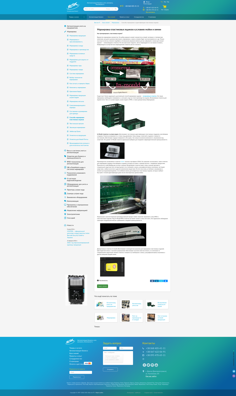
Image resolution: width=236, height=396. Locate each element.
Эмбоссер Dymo (75, 131)
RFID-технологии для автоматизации (74, 163)
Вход (147, 2)
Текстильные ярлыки (77, 123)
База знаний (111, 17)
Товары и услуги (74, 17)
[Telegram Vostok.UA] (234, 371)
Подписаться (77, 377)
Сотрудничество (139, 17)
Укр (165, 1)
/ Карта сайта (99, 392)
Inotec (122, 161)
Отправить (110, 369)
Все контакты (150, 12)
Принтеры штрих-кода (75, 190)
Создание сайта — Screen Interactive (153, 392)
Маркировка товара (76, 69)
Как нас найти (151, 376)
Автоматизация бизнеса (96, 17)
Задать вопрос (102, 286)
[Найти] (115, 9)
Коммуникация (71, 201)
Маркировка (70, 32)
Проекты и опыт (124, 17)
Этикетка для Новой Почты (79, 139)
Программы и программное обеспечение (76, 206)
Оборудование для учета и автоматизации (77, 185)
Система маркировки (77, 73)
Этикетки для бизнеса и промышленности (75, 157)
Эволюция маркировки (77, 127)
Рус (162, 1)
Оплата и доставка (76, 364)
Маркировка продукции (78, 35)
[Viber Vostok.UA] (234, 376)
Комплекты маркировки (78, 87)
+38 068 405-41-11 (155, 348)
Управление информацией (75, 210)
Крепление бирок (75, 91)
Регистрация (147, 4)
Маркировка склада (76, 46)
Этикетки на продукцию (78, 135)
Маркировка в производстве (79, 49)
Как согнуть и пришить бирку (80, 83)
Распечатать (103, 280)
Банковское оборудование (75, 197)
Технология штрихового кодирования (74, 174)
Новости (70, 225)
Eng (168, 1)
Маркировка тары (76, 65)
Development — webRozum (133, 392)
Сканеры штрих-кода (75, 193)
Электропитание (73, 214)
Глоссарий (71, 218)
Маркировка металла (77, 101)
